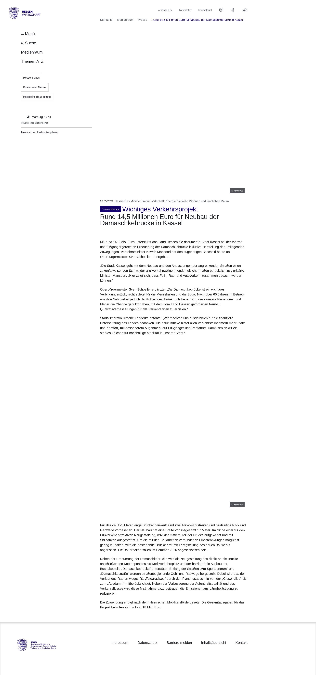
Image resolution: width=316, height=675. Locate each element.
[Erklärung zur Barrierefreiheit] (245, 10)
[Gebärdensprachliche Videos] (233, 10)
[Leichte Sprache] (221, 10)
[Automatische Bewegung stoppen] (23, 116)
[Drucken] (128, 232)
